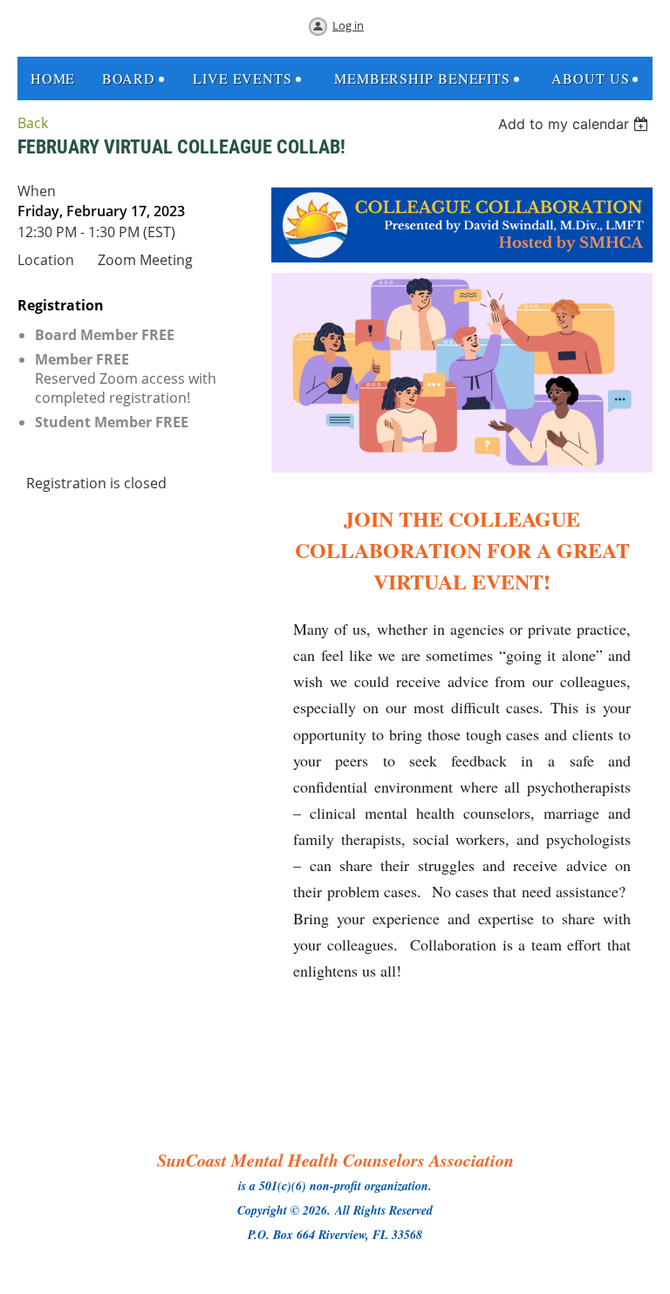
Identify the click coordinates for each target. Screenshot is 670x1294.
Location (45, 259)
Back (32, 123)
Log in (348, 25)
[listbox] (575, 123)
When (36, 191)
